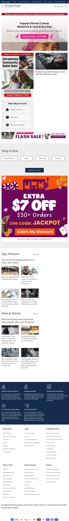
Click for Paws (50, 446)
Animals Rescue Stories (32, 469)
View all (36, 254)
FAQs (4, 442)
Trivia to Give (50, 442)
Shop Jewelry (7, 491)
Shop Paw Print (7, 475)
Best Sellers (9, 158)
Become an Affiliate (9, 449)
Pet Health (28, 482)
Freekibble (49, 449)
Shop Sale (6, 494)
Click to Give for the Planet (54, 439)
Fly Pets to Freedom (52, 479)
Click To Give (6, 2)
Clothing (42, 158)
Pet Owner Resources (31, 479)
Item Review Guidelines (32, 442)
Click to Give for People (53, 436)
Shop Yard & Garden (9, 488)
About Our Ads (29, 446)
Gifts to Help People (52, 469)
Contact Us (6, 439)
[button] (2, 6)
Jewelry (58, 158)
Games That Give (51, 455)
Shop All (5, 469)
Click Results (7, 452)
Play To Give (48, 2)
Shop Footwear (7, 482)
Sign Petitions (37, 2)
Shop (14, 2)
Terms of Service (30, 433)
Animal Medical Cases (53, 475)
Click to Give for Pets (52, 433)
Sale (26, 158)
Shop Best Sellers (8, 472)
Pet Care (27, 485)
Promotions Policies (31, 439)
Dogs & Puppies (29, 475)
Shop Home (6, 485)
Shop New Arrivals (8, 497)
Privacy (27, 436)
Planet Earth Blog (30, 491)
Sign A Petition (50, 458)
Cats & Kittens (29, 472)
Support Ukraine (51, 482)
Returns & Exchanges (9, 436)
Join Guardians (24, 2)
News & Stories (60, 2)
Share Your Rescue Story (32, 494)
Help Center (7, 433)
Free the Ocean (51, 452)
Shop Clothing (7, 479)
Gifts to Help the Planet (53, 472)
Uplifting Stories (30, 488)
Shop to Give (34, 170)
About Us (5, 446)
